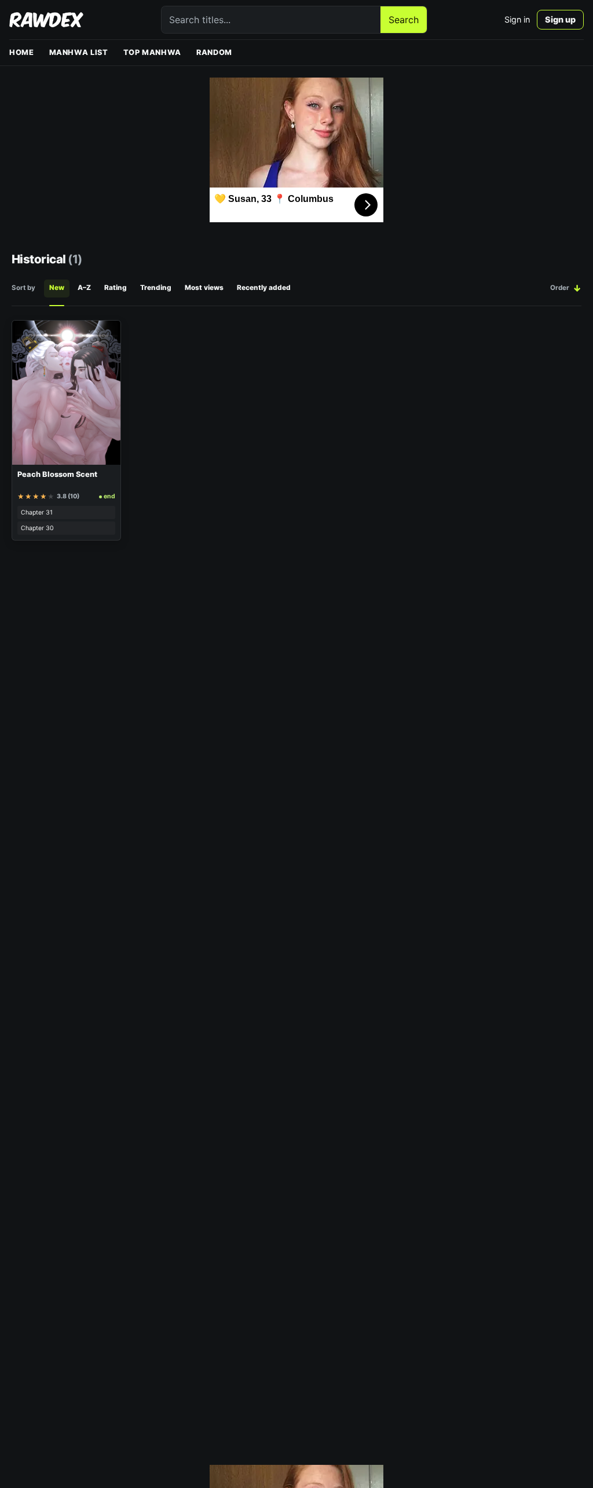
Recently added (264, 288)
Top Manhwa (152, 52)
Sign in (517, 19)
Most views (204, 288)
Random (214, 52)
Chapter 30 (37, 528)
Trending (155, 288)
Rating (115, 288)
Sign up (560, 19)
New (56, 288)
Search (404, 19)
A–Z (84, 288)
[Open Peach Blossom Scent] (66, 393)
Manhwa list (78, 52)
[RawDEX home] (46, 19)
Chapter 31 (37, 512)
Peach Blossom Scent (57, 474)
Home (21, 52)
